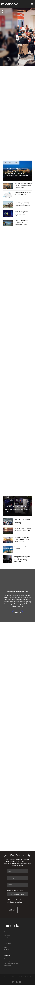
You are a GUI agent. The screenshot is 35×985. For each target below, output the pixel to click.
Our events (7, 935)
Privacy (23, 978)
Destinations (7, 949)
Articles (6, 947)
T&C (18, 978)
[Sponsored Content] (17, 180)
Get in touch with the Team (11, 963)
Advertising (7, 961)
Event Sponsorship (9, 938)
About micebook (8, 959)
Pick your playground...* (15, 890)
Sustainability (7, 965)
